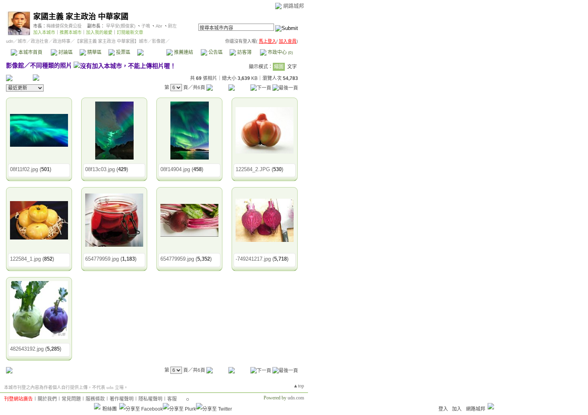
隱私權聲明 (150, 399)
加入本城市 (44, 32)
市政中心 (279, 52)
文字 (292, 67)
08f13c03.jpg (100, 169)
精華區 (94, 52)
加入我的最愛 (99, 32)
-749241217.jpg (253, 259)
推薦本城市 (71, 32)
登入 (443, 409)
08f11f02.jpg (24, 169)
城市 (22, 41)
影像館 (151, 52)
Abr (159, 26)
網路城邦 (293, 6)
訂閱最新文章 (130, 32)
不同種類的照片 (51, 65)
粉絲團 (109, 409)
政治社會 (39, 41)
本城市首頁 (29, 52)
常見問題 (71, 399)
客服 (172, 399)
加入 (457, 409)
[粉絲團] (97, 406)
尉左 (172, 26)
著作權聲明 (122, 399)
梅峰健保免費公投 (64, 26)
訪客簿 (244, 52)
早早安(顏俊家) (121, 26)
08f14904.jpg (175, 169)
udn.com (296, 398)
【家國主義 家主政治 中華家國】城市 (111, 41)
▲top (298, 386)
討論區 (65, 52)
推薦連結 (183, 52)
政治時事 (61, 41)
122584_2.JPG (253, 169)
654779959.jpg (102, 259)
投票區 (122, 52)
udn (9, 41)
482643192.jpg (27, 349)
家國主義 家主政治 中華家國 (80, 16)
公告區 (215, 52)
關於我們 (47, 399)
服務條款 (95, 399)
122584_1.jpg (25, 259)
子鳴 (145, 26)
